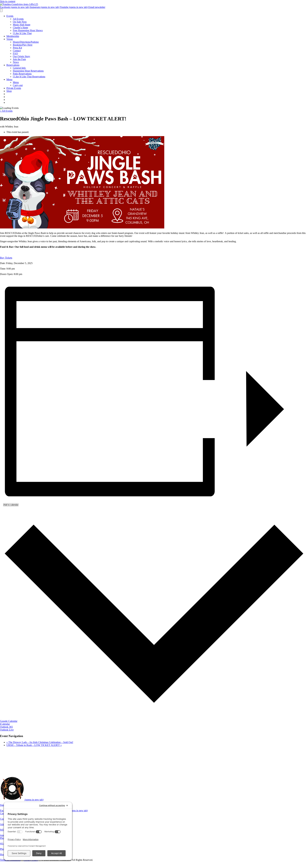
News (16, 62)
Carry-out (18, 85)
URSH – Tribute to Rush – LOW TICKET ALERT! (34, 745)
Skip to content (7, 1)
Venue (9, 39)
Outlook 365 (6, 726)
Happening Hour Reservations (28, 70)
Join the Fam (19, 59)
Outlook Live (7, 729)
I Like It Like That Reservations (29, 76)
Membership (12, 36)
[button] (6, 257)
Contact (17, 50)
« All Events (6, 111)
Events (9, 16)
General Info (19, 68)
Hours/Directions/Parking (26, 42)
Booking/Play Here (22, 44)
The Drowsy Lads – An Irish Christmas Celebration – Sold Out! (39, 742)
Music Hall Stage (21, 24)
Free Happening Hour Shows (28, 30)
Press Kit (17, 47)
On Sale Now (20, 21)
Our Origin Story (21, 56)
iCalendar (5, 724)
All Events (18, 18)
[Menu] (1, 10)
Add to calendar (11, 505)
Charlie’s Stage (20, 27)
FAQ (15, 53)
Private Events (13, 88)
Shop (9, 91)
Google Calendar (8, 721)
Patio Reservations (22, 73)
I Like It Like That (22, 33)
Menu (9, 79)
